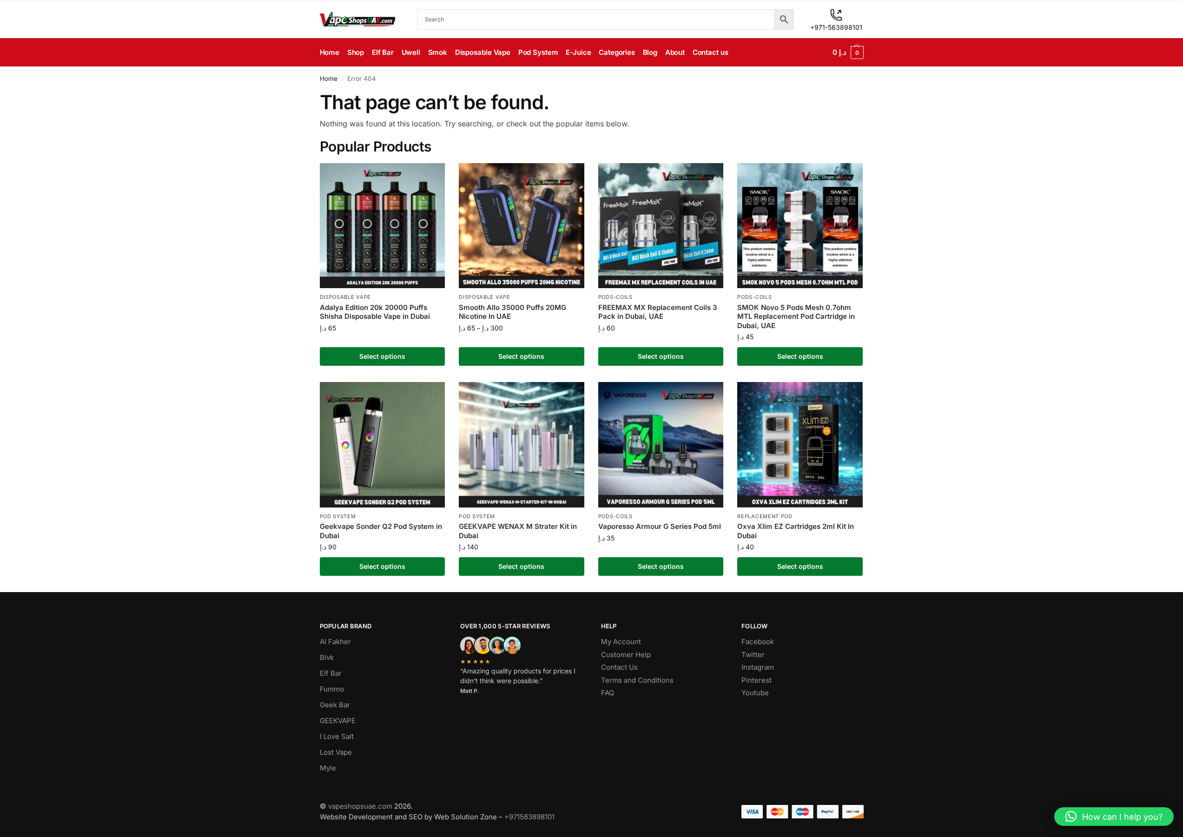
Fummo (332, 689)
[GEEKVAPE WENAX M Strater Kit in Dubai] (521, 444)
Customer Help (626, 654)
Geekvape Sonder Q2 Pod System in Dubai (381, 531)
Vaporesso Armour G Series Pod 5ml (659, 526)
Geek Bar (335, 704)
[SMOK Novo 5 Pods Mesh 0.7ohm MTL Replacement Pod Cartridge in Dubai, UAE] (800, 226)
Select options (382, 356)
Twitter (753, 654)
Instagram (757, 667)
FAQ (607, 692)
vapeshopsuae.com (360, 806)
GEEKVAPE (338, 720)
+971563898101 (529, 816)
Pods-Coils (615, 297)
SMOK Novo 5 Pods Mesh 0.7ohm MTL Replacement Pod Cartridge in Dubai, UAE (796, 316)
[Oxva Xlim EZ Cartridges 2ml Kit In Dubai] (800, 444)
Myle (328, 768)
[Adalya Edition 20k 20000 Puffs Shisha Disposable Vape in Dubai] (382, 226)
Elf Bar (331, 673)
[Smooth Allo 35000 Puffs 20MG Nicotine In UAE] (521, 226)
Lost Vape (336, 752)
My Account (621, 641)
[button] (848, 52)
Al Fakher (335, 641)
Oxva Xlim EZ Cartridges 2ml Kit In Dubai (795, 531)
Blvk (327, 657)
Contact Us (619, 667)
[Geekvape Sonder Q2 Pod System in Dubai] (382, 444)
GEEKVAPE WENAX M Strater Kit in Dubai (518, 531)
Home (328, 78)
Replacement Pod (765, 516)
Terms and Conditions (637, 680)
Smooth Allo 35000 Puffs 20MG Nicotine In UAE (512, 312)
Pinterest (756, 680)
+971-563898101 (836, 27)
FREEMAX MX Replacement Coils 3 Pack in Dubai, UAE (657, 312)
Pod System (338, 516)
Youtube (755, 692)
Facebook (757, 641)
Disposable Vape (345, 297)
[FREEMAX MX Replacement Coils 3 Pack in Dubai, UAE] (661, 226)
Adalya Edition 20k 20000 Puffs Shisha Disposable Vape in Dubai (375, 312)
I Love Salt (337, 736)
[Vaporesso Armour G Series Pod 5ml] (661, 444)
